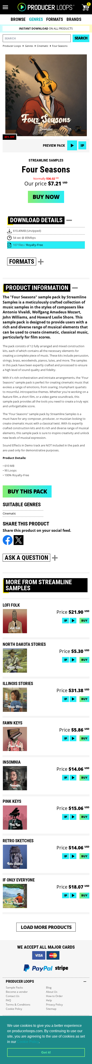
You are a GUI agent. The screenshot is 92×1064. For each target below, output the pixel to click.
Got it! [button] (46, 1052)
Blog (49, 987)
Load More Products (46, 927)
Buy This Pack (27, 491)
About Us (51, 992)
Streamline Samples (46, 160)
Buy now (46, 196)
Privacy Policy (54, 1004)
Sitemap (51, 1009)
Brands (74, 19)
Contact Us (12, 996)
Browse (18, 19)
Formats (54, 19)
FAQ (8, 1000)
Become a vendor (17, 992)
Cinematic (9, 513)
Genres (36, 19)
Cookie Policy (28, 1042)
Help (49, 1000)
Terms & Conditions (18, 1004)
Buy (84, 620)
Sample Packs (14, 987)
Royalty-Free (34, 245)
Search (81, 38)
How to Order (54, 996)
